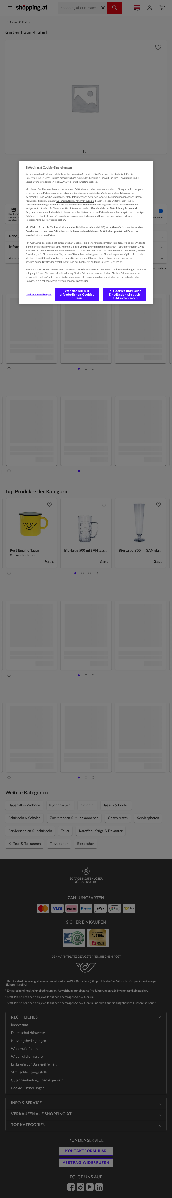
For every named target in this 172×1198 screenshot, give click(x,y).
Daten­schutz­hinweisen (86, 269)
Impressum (82, 281)
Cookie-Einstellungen (38, 294)
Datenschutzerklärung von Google (75, 201)
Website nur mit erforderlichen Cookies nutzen (77, 295)
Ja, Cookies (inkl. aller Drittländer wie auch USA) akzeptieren (124, 295)
